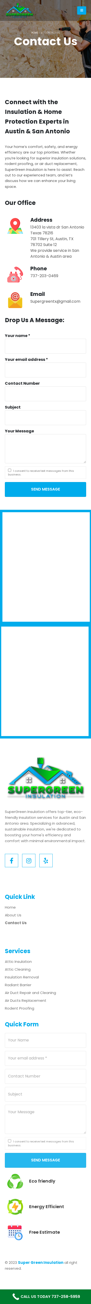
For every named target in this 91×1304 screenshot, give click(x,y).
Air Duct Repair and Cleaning (30, 992)
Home (10, 907)
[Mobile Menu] (81, 10)
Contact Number (22, 383)
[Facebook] (11, 860)
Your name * (17, 335)
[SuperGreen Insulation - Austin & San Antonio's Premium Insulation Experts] (19, 10)
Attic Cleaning (18, 969)
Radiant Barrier (18, 984)
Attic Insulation (18, 961)
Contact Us (16, 922)
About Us (13, 915)
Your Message (19, 431)
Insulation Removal (22, 977)
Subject (13, 407)
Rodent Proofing (19, 1008)
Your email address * (26, 359)
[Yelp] (46, 860)
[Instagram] (28, 860)
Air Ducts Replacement (25, 1000)
